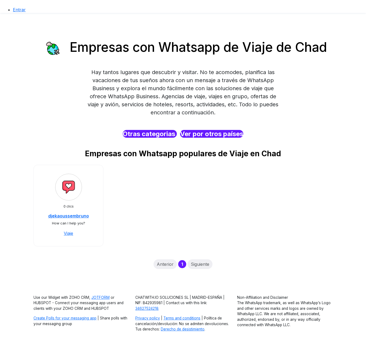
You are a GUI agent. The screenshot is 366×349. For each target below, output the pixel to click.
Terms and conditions (181, 318)
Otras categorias (150, 134)
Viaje (68, 233)
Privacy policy (147, 318)
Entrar (19, 9)
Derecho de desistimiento (182, 329)
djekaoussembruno (68, 216)
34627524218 (147, 308)
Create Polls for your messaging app (64, 318)
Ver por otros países (211, 134)
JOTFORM (100, 297)
